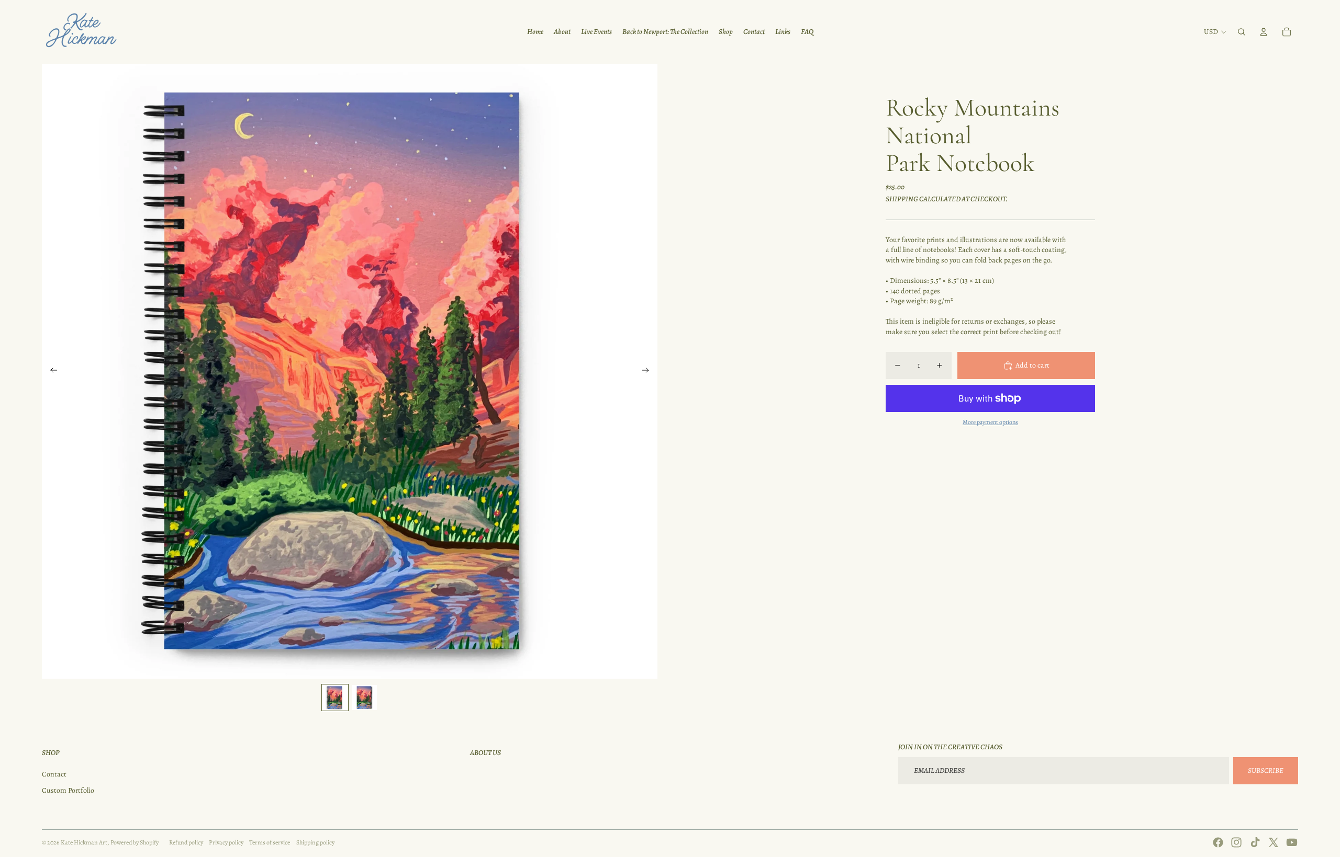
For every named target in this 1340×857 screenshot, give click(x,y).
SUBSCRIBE (1265, 770)
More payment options (990, 422)
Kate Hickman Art (84, 842)
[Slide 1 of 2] (335, 697)
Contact (54, 774)
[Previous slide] (50, 371)
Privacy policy (226, 842)
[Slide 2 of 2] (364, 697)
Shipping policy (315, 842)
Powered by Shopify (134, 842)
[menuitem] (535, 31)
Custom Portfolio (68, 790)
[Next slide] (648, 371)
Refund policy (186, 842)
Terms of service (269, 842)
